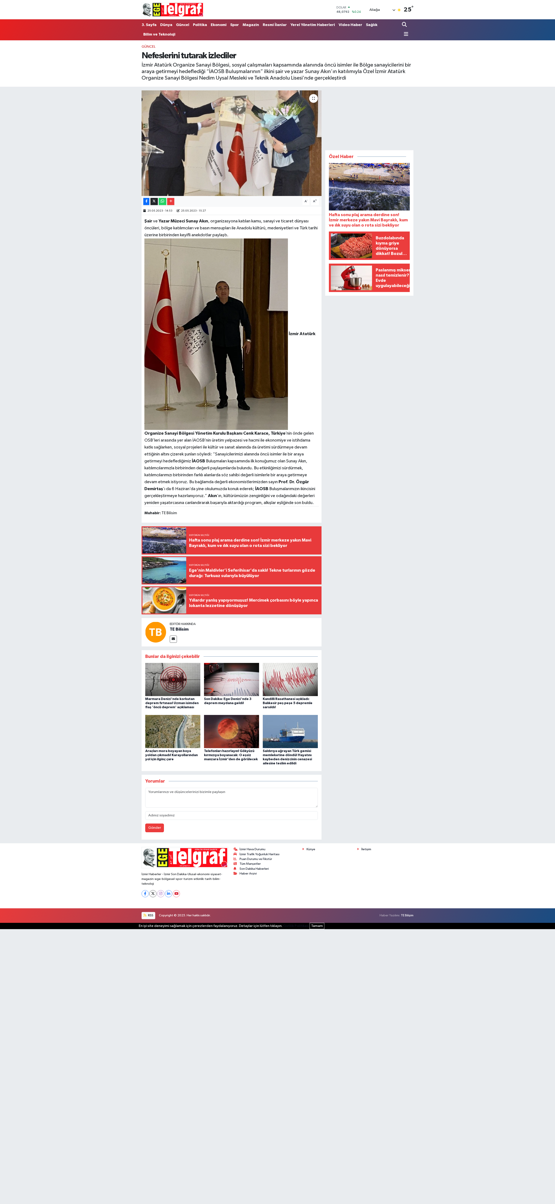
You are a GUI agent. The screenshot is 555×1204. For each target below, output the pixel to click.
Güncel (182, 25)
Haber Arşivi (248, 873)
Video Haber (350, 25)
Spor (234, 25)
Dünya (166, 25)
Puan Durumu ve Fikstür (256, 859)
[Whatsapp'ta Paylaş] (162, 201)
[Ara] (405, 25)
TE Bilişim (407, 915)
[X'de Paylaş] (154, 201)
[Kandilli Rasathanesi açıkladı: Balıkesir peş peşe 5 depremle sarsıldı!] (290, 679)
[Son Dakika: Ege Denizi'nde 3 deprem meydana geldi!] (231, 679)
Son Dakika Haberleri (254, 868)
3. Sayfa (149, 25)
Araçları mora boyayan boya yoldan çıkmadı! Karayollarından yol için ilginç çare (171, 755)
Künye (311, 849)
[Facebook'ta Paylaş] (146, 201)
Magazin (251, 25)
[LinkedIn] (168, 893)
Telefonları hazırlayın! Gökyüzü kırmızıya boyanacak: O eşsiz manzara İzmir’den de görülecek (231, 755)
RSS (150, 915)
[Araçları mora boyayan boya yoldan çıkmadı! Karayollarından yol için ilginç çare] (172, 731)
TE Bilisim (179, 629)
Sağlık (371, 25)
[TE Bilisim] (155, 632)
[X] (153, 893)
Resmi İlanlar (275, 25)
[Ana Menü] (405, 34)
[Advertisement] (369, 117)
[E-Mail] (173, 639)
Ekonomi (219, 25)
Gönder (154, 828)
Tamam (317, 926)
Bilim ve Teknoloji (159, 34)
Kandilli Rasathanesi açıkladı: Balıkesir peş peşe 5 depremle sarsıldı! (287, 703)
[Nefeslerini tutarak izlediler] (232, 143)
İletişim (366, 849)
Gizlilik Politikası (296, 926)
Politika (200, 25)
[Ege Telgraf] (173, 9)
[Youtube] (176, 893)
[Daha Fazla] (170, 201)
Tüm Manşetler (250, 863)
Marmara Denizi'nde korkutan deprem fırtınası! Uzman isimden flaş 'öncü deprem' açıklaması (172, 703)
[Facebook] (145, 893)
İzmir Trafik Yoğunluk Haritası (259, 854)
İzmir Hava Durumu (252, 849)
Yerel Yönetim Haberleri (313, 25)
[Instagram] (160, 893)
